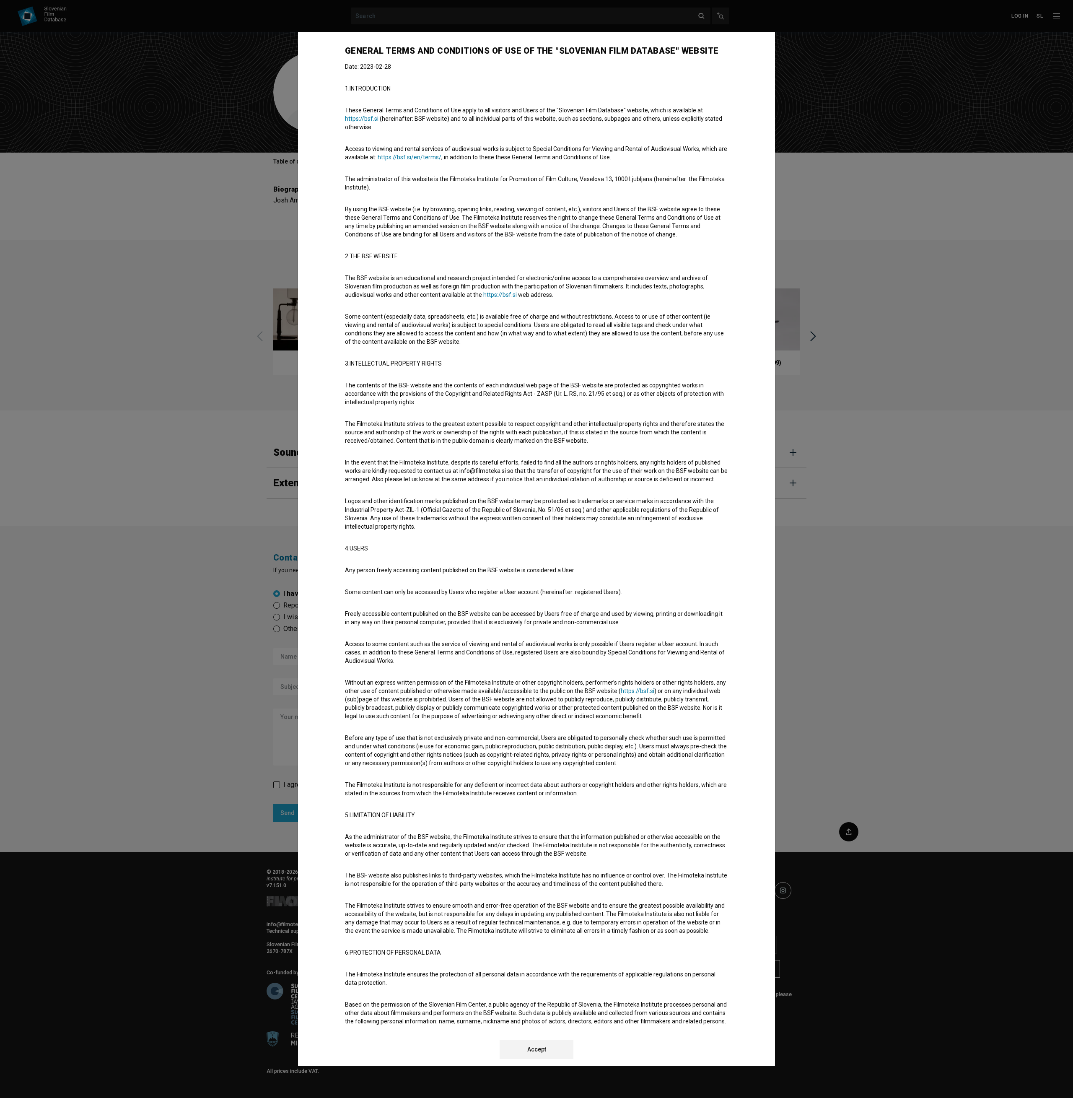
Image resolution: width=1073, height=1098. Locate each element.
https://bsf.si (361, 118)
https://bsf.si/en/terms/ (409, 157)
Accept (536, 1049)
